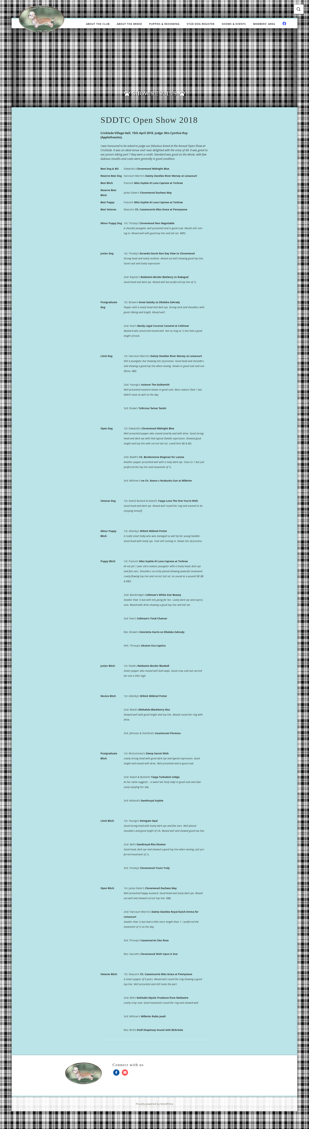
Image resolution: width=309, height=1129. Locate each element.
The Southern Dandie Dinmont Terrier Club (41, 19)
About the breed (129, 24)
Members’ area (264, 24)
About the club (98, 24)
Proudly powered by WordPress (154, 1104)
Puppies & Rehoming (164, 24)
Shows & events (234, 24)
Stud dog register (201, 24)
